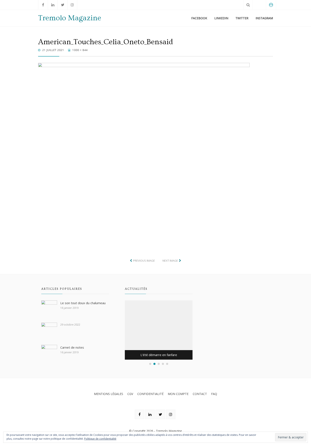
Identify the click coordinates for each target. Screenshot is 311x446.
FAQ (214, 394)
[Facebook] (43, 5)
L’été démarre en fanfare (158, 355)
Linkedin (221, 18)
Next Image (170, 260)
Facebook (199, 18)
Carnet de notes (72, 347)
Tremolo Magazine (69, 18)
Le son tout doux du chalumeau (83, 303)
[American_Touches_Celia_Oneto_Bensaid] (144, 151)
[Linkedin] (53, 5)
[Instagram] (72, 5)
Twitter (241, 18)
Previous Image (144, 260)
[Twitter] (62, 5)
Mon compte (178, 394)
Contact (200, 394)
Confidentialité (150, 394)
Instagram (264, 18)
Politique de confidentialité (100, 438)
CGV (130, 394)
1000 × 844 (80, 50)
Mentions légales (108, 394)
